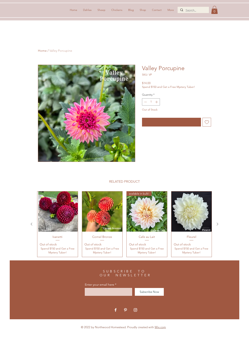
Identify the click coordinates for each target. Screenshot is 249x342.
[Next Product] (217, 224)
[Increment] (156, 102)
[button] (214, 10)
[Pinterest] (125, 310)
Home (42, 50)
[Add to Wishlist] (207, 122)
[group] (124, 224)
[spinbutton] (150, 102)
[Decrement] (145, 102)
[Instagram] (135, 310)
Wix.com (160, 327)
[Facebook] (115, 310)
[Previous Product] (31, 224)
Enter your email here (99, 284)
